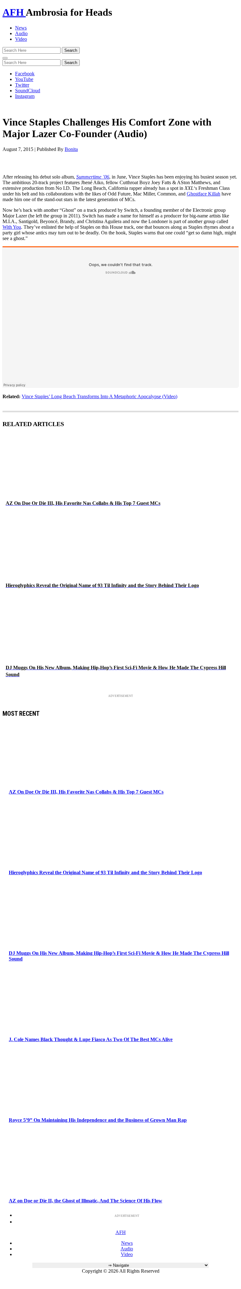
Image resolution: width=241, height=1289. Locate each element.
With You (12, 227)
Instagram (25, 96)
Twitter (22, 85)
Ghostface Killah (203, 193)
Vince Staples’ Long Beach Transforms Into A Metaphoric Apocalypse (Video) (99, 396)
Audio (21, 33)
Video (21, 39)
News (21, 27)
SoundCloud (27, 90)
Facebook (25, 73)
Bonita (71, 149)
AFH (14, 12)
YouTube (24, 79)
